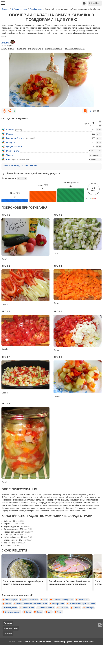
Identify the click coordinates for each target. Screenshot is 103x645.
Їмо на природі (11, 600)
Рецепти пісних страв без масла (82, 604)
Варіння (8, 604)
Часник (39, 612)
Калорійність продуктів (74, 48)
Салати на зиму (28, 608)
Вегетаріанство (58, 604)
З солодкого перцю (12, 612)
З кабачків (63, 608)
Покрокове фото (35, 48)
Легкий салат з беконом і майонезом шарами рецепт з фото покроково (69, 582)
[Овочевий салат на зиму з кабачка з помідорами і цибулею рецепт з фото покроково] (51, 80)
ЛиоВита (5, 43)
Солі (50, 612)
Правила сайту (10, 628)
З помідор (90, 608)
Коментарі (21, 48)
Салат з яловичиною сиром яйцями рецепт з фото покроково (23, 582)
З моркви (76, 608)
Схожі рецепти (7, 48)
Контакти (7, 633)
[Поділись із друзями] (100, 625)
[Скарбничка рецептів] (84, 3)
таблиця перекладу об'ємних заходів (20, 165)
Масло (59, 612)
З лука (28, 612)
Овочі (45, 600)
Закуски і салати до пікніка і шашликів (31, 604)
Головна (7, 623)
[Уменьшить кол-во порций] (100, 125)
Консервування (10, 608)
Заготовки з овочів (46, 608)
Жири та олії (83, 600)
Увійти (96, 3)
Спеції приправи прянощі (63, 600)
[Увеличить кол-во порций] (100, 121)
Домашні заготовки (30, 600)
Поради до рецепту (53, 48)
